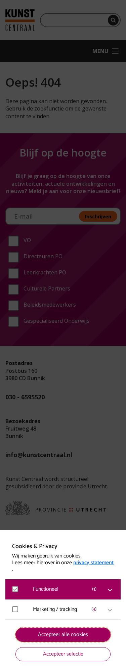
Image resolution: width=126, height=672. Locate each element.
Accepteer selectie (63, 654)
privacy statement (93, 562)
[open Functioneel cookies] (110, 590)
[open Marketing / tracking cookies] (110, 610)
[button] (66, 589)
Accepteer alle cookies (63, 634)
